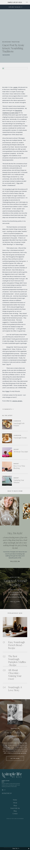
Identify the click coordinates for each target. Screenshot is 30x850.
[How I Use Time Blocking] (15, 466)
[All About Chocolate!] (15, 451)
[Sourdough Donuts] (16, 437)
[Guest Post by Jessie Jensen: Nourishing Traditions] (15, 21)
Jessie (15, 87)
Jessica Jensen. (17, 401)
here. (7, 391)
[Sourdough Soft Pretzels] (16, 424)
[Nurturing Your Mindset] (13, 479)
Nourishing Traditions (11, 42)
